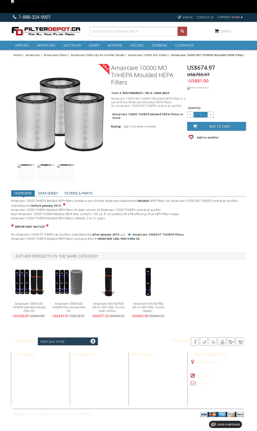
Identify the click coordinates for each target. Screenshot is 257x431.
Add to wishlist (207, 137)
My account (142, 354)
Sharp (94, 45)
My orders (139, 361)
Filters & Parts (79, 193)
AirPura (22, 45)
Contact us (205, 17)
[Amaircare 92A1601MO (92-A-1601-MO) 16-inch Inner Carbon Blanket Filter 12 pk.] (108, 282)
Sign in (187, 17)
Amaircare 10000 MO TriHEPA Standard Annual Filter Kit (29, 307)
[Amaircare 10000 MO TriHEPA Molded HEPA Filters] (26, 173)
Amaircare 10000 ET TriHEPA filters (158, 234)
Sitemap (78, 391)
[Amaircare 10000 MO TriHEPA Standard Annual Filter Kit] (29, 282)
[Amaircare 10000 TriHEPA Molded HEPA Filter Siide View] (66, 173)
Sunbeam (159, 45)
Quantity (194, 108)
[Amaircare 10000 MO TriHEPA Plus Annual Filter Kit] (69, 282)
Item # (116, 93)
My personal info (144, 379)
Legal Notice (81, 373)
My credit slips (142, 367)
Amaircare (46, 45)
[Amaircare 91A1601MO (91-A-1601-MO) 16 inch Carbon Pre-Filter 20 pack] (148, 282)
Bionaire (115, 45)
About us (79, 385)
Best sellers (81, 361)
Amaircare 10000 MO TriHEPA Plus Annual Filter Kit (69, 307)
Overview (23, 193)
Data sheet (48, 193)
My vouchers (141, 385)
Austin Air (72, 45)
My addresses (141, 373)
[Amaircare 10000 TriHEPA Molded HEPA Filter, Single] (46, 173)
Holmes (137, 45)
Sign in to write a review (139, 126)
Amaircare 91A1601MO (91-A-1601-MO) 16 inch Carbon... (148, 307)
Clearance (184, 45)
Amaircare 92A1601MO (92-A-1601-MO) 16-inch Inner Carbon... (108, 307)
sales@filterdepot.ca (223, 384)
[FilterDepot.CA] (50, 31)
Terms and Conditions (89, 379)
